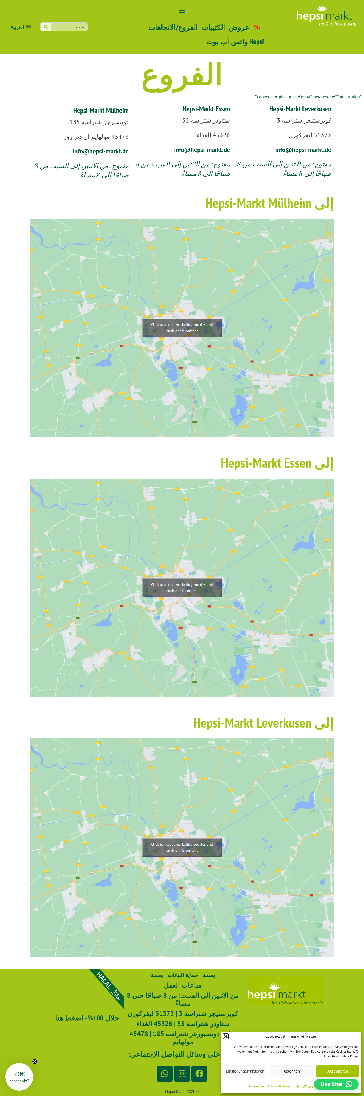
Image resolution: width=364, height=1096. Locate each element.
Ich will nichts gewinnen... (234, 661)
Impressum (256, 1086)
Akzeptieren (337, 1071)
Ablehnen (292, 1071)
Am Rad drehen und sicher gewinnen (234, 645)
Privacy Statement (280, 1086)
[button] (225, 1036)
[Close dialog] (280, 427)
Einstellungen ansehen (245, 1071)
